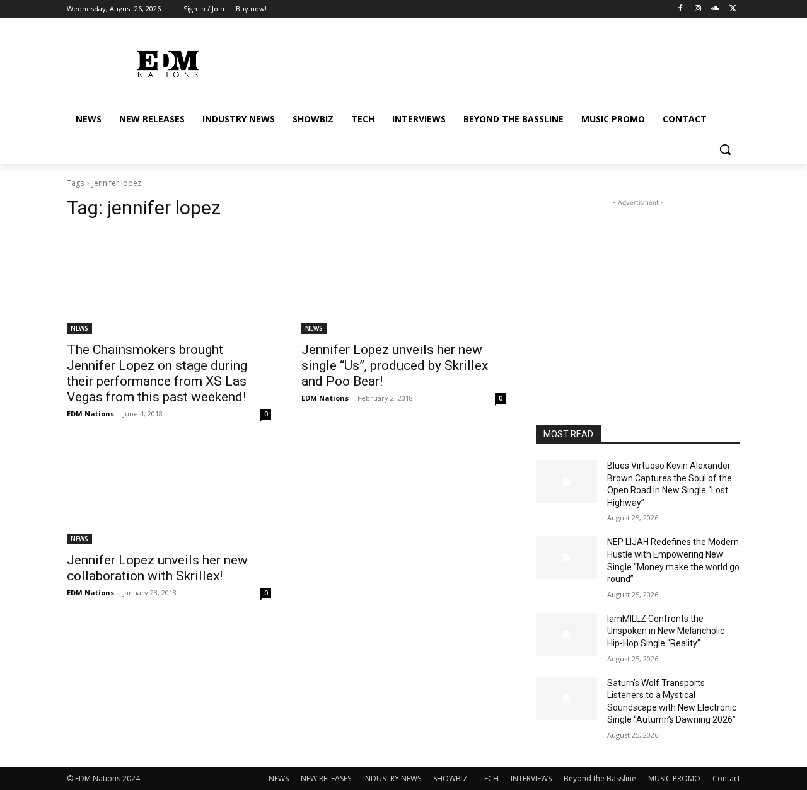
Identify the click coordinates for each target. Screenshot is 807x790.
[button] (725, 149)
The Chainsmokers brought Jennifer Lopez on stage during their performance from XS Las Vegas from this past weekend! (157, 373)
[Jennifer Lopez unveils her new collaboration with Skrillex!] (169, 493)
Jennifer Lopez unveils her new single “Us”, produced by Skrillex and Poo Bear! (394, 365)
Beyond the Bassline (600, 778)
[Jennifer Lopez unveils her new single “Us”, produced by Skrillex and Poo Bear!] (403, 283)
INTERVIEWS (531, 778)
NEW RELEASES (326, 778)
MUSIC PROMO (674, 778)
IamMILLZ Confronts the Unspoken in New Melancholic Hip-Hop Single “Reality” (665, 631)
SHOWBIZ (450, 778)
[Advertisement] (638, 288)
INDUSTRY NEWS (392, 778)
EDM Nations (90, 413)
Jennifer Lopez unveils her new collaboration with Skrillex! (157, 567)
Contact (726, 778)
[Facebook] (680, 9)
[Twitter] (733, 9)
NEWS (79, 328)
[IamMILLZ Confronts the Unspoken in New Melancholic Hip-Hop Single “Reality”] (566, 634)
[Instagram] (698, 9)
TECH (489, 778)
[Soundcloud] (715, 9)
